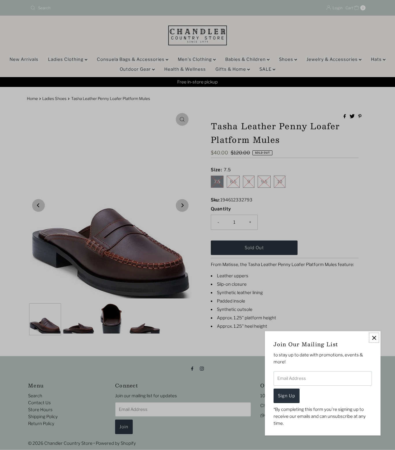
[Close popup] (374, 338)
